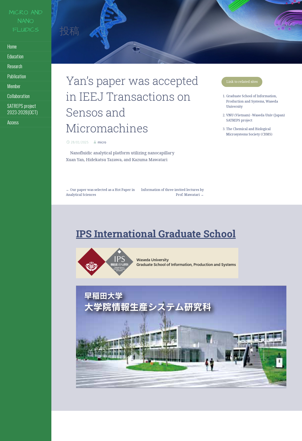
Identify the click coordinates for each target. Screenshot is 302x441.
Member (14, 86)
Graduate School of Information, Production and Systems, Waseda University (252, 101)
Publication (16, 76)
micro (102, 142)
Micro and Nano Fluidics (26, 21)
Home (12, 46)
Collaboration (18, 95)
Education (15, 56)
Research (14, 66)
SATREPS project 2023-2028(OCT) (22, 109)
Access (13, 122)
